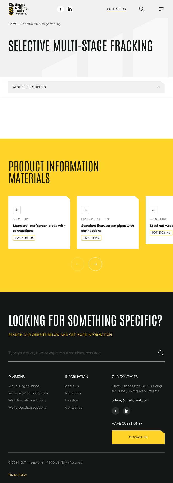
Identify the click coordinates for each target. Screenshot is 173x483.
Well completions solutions (28, 393)
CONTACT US (116, 9)
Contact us (73, 407)
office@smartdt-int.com (130, 400)
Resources (73, 393)
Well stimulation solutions (27, 400)
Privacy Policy (17, 474)
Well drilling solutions (23, 386)
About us (72, 386)
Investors (72, 400)
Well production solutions (27, 407)
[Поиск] (161, 354)
